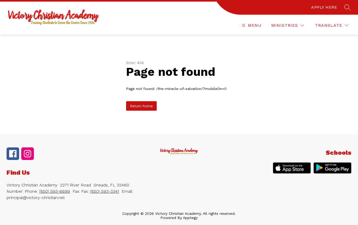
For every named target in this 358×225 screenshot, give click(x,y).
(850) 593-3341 (104, 191)
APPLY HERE (324, 7)
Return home (141, 106)
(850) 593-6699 (54, 191)
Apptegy (190, 218)
